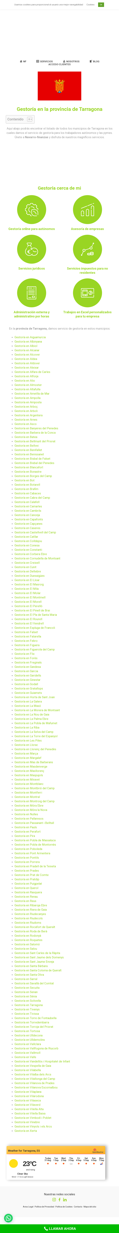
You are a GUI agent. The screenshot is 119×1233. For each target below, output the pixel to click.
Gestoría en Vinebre (27, 1122)
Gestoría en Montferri (28, 792)
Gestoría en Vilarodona (29, 1096)
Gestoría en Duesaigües (30, 575)
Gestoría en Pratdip (27, 879)
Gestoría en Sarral (26, 979)
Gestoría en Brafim (26, 489)
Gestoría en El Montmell (30, 597)
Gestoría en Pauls (26, 827)
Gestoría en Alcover (27, 354)
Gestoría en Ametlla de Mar (32, 393)
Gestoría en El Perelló (28, 606)
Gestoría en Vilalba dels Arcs (33, 1074)
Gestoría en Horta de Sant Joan (35, 697)
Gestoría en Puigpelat (28, 883)
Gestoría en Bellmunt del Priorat (35, 441)
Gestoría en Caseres (27, 528)
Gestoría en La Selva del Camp (34, 732)
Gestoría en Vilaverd (27, 1105)
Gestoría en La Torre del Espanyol (36, 736)
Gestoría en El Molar (28, 593)
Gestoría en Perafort (28, 831)
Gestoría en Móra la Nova (31, 810)
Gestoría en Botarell (27, 484)
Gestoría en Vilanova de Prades (34, 1083)
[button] (28, 119)
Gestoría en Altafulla (27, 389)
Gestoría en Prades (27, 870)
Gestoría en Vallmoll (27, 1052)
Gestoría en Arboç (26, 406)
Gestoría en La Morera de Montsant (37, 710)
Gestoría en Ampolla (27, 398)
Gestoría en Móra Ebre (29, 805)
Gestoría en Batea (26, 437)
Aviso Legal (28, 1207)
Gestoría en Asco (26, 424)
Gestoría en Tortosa (27, 1031)
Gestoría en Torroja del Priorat (34, 1026)
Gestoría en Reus (25, 901)
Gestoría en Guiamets (28, 693)
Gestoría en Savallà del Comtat (34, 983)
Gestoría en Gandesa (28, 667)
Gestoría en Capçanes (28, 523)
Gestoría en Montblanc (29, 784)
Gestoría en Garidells (28, 675)
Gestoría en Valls (25, 1057)
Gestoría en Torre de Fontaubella (35, 1018)
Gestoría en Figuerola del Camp (35, 649)
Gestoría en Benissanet (29, 454)
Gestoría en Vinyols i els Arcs (33, 1126)
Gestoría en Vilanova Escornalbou (36, 1087)
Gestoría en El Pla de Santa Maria (36, 614)
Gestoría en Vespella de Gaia (33, 1065)
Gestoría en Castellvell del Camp (35, 532)
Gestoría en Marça (26, 753)
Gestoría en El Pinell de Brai (32, 610)
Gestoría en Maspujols (29, 775)
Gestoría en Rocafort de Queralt (35, 927)
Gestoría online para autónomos (31, 229)
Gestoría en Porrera (27, 862)
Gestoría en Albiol (26, 346)
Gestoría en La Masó (28, 706)
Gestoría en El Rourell (28, 619)
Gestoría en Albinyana (28, 341)
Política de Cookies (64, 1207)
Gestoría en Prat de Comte (32, 875)
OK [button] (101, 5)
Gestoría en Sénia (26, 996)
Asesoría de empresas (87, 229)
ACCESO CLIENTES (59, 64)
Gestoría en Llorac (26, 745)
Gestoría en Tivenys (27, 1009)
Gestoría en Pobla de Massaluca (35, 840)
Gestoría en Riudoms (28, 922)
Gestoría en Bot (25, 480)
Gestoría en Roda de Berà (31, 931)
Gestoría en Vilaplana (28, 1092)
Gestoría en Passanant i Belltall (34, 823)
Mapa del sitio (90, 1207)
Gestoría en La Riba (27, 727)
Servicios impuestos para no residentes (87, 270)
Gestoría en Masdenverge (31, 766)
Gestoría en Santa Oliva (29, 974)
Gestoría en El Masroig (29, 584)
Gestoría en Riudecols (29, 918)
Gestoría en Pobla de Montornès (35, 844)
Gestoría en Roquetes (28, 940)
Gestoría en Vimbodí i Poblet (33, 1118)
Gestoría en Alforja (26, 376)
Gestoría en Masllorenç (29, 771)
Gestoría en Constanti (28, 549)
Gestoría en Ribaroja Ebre (31, 905)
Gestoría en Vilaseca (28, 1100)
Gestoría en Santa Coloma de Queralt (38, 970)
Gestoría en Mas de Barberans (34, 762)
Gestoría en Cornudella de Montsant (37, 558)
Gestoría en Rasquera (28, 892)
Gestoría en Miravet (27, 779)
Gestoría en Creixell (27, 562)
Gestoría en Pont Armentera (32, 853)
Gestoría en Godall (26, 684)
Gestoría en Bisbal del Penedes (34, 463)
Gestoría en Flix (25, 654)
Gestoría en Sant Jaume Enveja (34, 961)
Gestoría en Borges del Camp (33, 476)
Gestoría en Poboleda (28, 849)
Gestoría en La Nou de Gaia (32, 714)
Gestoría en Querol (26, 888)
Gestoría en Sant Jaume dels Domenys (39, 957)
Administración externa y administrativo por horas (32, 314)
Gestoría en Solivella (28, 1000)
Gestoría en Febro (26, 641)
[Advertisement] (59, 34)
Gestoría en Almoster (28, 385)
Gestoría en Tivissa (27, 1013)
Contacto (78, 1207)
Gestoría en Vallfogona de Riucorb (36, 1048)
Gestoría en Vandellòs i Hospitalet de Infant (42, 1061)
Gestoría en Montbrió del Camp (35, 788)
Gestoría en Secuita (27, 987)
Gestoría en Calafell (27, 502)
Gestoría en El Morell (28, 601)
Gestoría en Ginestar (27, 680)
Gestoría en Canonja (27, 515)
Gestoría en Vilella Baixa (30, 1113)
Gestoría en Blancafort (29, 467)
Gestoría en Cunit (25, 567)
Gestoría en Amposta (28, 402)
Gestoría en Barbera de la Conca (35, 432)
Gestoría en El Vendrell (29, 623)
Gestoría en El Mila (27, 588)
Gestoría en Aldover (27, 363)
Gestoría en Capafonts (29, 519)
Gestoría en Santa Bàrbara (31, 966)
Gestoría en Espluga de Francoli (35, 628)
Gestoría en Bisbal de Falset (32, 458)
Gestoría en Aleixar (27, 367)
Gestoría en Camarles (28, 506)
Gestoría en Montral (27, 797)
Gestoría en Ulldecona (29, 1035)
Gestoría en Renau (26, 896)
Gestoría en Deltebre (28, 571)
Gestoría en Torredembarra (32, 1022)
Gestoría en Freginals (28, 662)
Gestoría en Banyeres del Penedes (36, 428)
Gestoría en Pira (25, 836)
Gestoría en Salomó (27, 944)
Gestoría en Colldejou (28, 541)
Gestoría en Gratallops (29, 688)
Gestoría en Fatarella (28, 636)
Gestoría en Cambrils (28, 510)
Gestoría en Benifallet (28, 450)
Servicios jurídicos (31, 268)
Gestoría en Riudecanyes (30, 914)
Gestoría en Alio (25, 380)
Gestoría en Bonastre (28, 471)
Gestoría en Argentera (29, 415)
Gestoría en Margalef (28, 758)
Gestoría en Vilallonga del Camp (35, 1079)
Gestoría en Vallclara (28, 1044)
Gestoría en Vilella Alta (29, 1109)
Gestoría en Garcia (26, 671)
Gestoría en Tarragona (29, 1005)
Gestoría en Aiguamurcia (30, 337)
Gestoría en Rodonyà (28, 935)
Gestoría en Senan (26, 992)
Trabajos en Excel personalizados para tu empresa (87, 314)
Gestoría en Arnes (26, 419)
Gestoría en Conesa (27, 545)
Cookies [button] (90, 4)
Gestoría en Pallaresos (29, 818)
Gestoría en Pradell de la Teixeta (35, 866)
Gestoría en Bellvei (27, 445)
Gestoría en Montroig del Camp (35, 801)
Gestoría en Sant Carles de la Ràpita (37, 953)
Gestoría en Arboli (26, 411)
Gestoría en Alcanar (27, 350)
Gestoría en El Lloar (27, 580)
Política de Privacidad (44, 1207)
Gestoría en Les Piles (28, 740)
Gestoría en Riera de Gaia (31, 909)
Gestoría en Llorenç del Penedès (35, 749)
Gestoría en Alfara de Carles (32, 372)
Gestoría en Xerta (26, 1131)
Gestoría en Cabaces (28, 493)
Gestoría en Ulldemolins (30, 1039)
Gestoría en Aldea (26, 359)
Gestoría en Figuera (27, 645)
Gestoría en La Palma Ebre (31, 719)
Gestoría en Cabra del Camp (32, 497)
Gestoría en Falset (26, 632)
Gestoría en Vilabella (28, 1070)
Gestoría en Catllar (26, 536)
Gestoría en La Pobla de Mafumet (36, 723)
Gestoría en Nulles (26, 814)
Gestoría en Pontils (27, 857)
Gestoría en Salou (26, 948)
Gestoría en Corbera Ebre (31, 554)
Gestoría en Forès (26, 658)
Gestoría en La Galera (28, 701)
